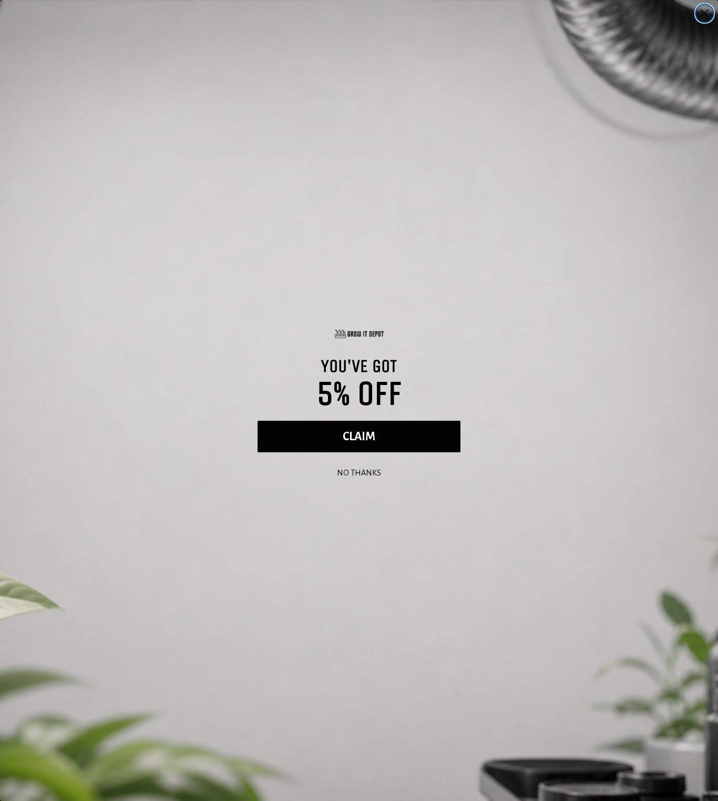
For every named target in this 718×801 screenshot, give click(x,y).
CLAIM (359, 436)
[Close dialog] (704, 13)
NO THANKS (359, 471)
